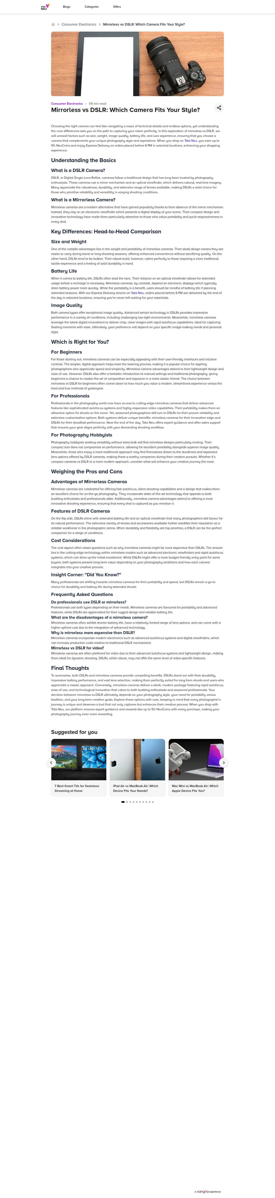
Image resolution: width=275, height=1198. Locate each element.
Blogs (66, 6)
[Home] (53, 24)
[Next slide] (224, 763)
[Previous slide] (51, 763)
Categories (92, 6)
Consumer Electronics (79, 24)
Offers (117, 6)
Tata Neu (190, 141)
